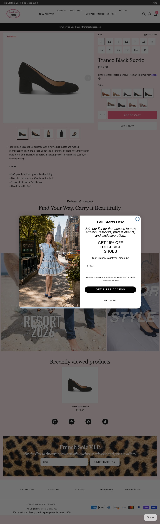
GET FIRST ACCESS (110, 289)
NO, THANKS (110, 300)
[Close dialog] (137, 219)
